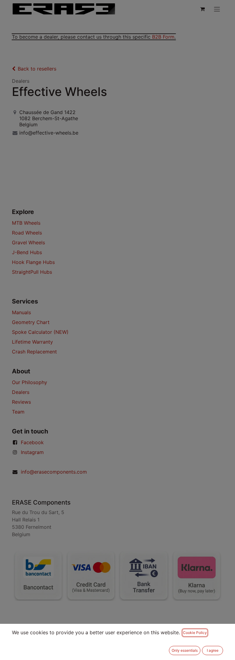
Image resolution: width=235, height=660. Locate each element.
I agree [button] (212, 650)
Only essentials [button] (185, 650)
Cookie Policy (195, 632)
